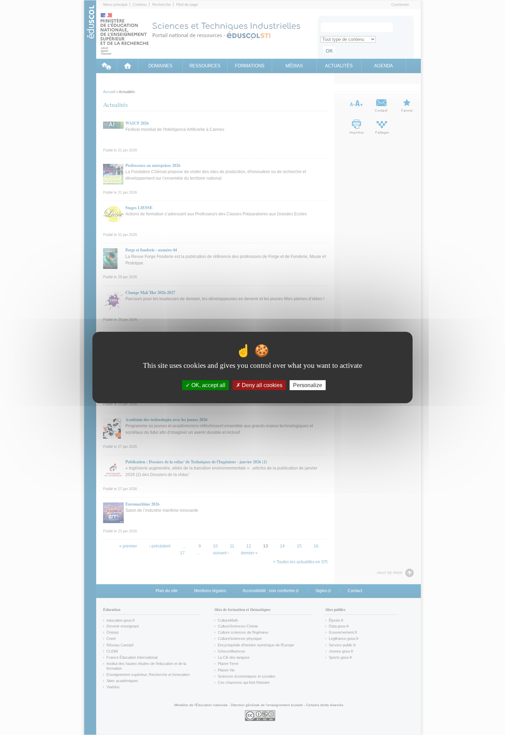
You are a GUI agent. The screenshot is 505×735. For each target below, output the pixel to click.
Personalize (307, 385)
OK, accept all (207, 385)
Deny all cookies (261, 385)
